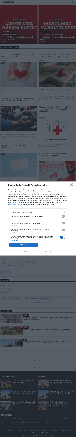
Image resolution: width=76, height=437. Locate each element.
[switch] (62, 216)
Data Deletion (27, 252)
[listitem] (38, 212)
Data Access (38, 252)
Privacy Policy (49, 252)
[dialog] (38, 218)
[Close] (72, 185)
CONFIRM (23, 245)
